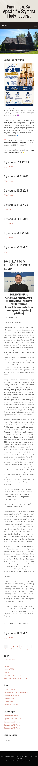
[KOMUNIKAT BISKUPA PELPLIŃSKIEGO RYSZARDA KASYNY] (19, 292)
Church (7, 761)
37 (29, 646)
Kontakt (6, 672)
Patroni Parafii (9, 699)
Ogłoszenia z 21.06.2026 (16, 247)
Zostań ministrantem (14, 60)
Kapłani (6, 666)
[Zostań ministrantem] (19, 105)
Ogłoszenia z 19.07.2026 (16, 190)
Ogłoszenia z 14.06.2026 (16, 633)
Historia (6, 663)
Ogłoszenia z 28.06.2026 (16, 233)
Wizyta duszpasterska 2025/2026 (15, 678)
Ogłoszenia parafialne (11, 695)
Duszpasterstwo (9, 660)
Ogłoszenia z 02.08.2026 (16, 162)
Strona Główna (9, 702)
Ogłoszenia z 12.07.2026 (16, 205)
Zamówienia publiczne (11, 705)
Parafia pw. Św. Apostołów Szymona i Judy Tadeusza (19, 11)
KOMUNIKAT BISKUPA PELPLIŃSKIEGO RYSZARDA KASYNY (17, 265)
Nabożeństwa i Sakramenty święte (16, 692)
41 (20, 649)
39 (11, 649)
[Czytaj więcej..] (9, 167)
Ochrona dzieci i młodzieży (13, 675)
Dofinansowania (9, 689)
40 (15, 649)
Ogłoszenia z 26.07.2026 (16, 176)
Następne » (27, 649)
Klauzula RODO (9, 669)
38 (6, 649)
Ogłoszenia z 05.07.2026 (16, 219)
